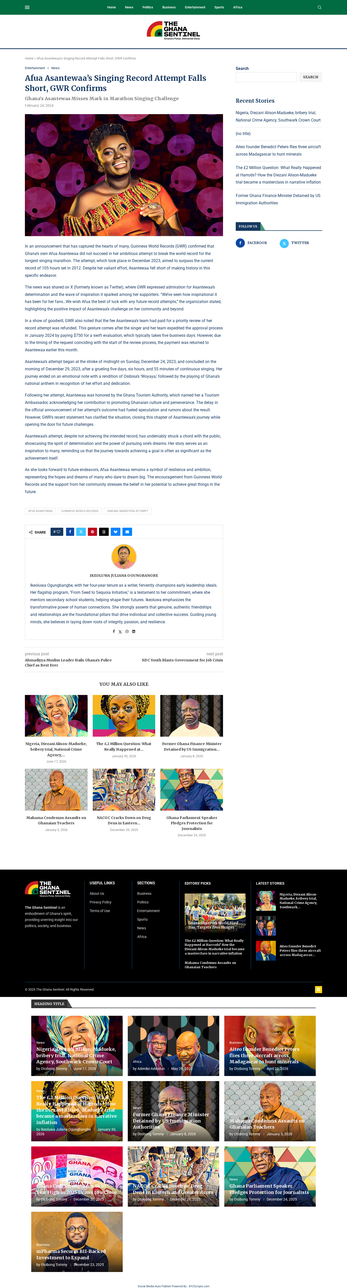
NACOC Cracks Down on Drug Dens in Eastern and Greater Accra (173, 1189)
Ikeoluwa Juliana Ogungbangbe (124, 575)
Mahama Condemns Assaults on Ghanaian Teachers (210, 965)
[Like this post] (58, 532)
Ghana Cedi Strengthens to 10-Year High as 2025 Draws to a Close (76, 1189)
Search (242, 68)
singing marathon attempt (127, 511)
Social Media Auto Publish (154, 1286)
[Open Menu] (27, 7)
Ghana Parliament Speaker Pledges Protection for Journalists (191, 823)
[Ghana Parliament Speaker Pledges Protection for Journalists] (191, 789)
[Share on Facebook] (70, 532)
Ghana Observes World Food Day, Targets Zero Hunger (213, 925)
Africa (237, 7)
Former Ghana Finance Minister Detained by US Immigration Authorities (171, 1121)
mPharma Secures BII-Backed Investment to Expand (71, 1254)
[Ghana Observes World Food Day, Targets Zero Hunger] (215, 913)
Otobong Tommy (54, 1069)
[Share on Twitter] (81, 532)
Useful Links (102, 883)
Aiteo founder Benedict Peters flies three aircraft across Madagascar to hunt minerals (264, 1055)
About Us (97, 893)
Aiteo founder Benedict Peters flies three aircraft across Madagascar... (300, 950)
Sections (146, 883)
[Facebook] (318, 989)
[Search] (319, 8)
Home (111, 7)
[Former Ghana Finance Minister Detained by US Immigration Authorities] (191, 716)
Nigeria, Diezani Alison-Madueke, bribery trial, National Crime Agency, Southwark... (299, 900)
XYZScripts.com (199, 1286)
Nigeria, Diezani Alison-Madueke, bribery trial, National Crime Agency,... (56, 749)
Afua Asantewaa (40, 511)
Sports (219, 7)
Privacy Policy (101, 902)
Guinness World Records (80, 511)
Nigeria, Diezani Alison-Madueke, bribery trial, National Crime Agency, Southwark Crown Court (76, 1055)
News (129, 7)
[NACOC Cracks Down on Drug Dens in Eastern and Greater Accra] (124, 789)
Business (169, 7)
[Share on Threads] (104, 532)
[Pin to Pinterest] (92, 532)
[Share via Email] (127, 532)
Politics (148, 7)
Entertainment (195, 7)
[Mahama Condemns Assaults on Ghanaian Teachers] (56, 789)
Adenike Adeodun (151, 1069)
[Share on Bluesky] (115, 532)
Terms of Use (100, 911)
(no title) (243, 133)
